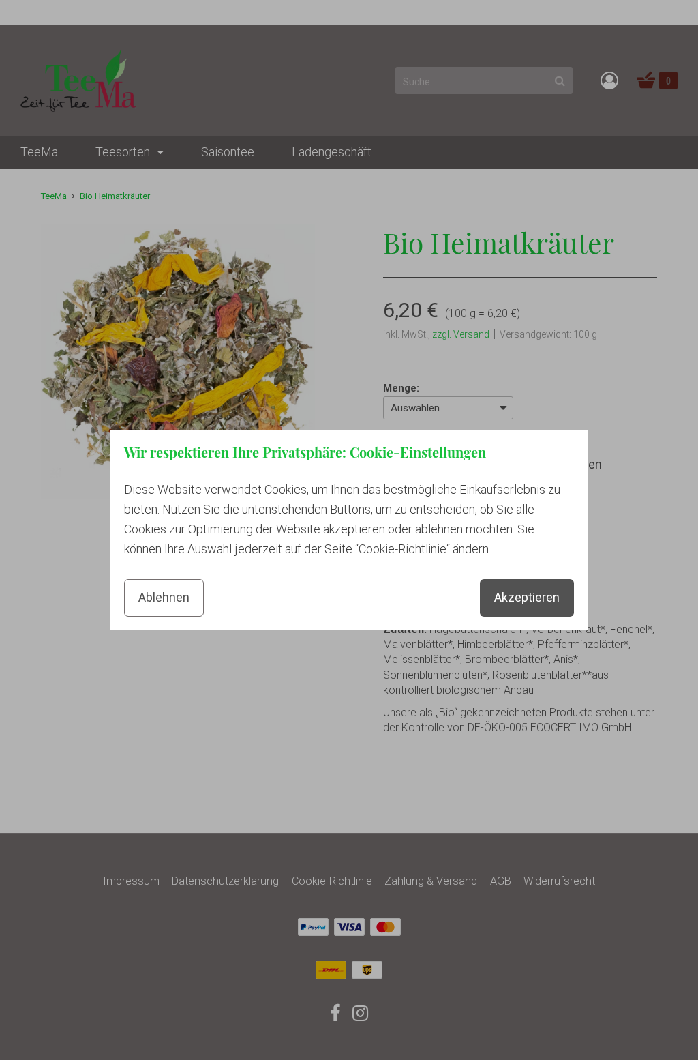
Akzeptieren (527, 597)
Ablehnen (163, 597)
